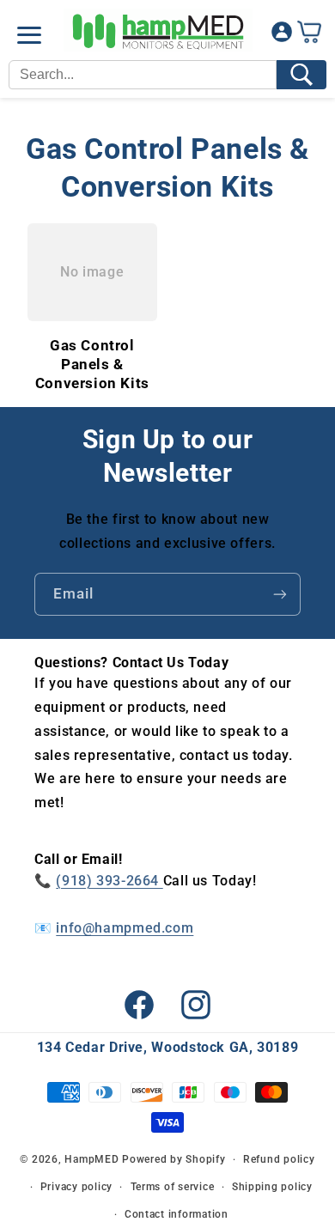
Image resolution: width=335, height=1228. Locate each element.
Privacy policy (76, 1187)
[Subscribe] (280, 594)
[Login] (281, 35)
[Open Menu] (29, 35)
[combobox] (143, 74)
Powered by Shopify (173, 1159)
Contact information (176, 1214)
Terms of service (173, 1187)
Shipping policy (272, 1187)
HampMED (91, 1159)
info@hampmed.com (124, 928)
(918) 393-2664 (109, 880)
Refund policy (279, 1159)
